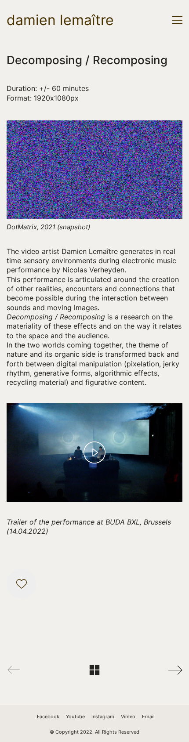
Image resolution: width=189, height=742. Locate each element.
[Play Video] (94, 452)
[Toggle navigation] (177, 20)
